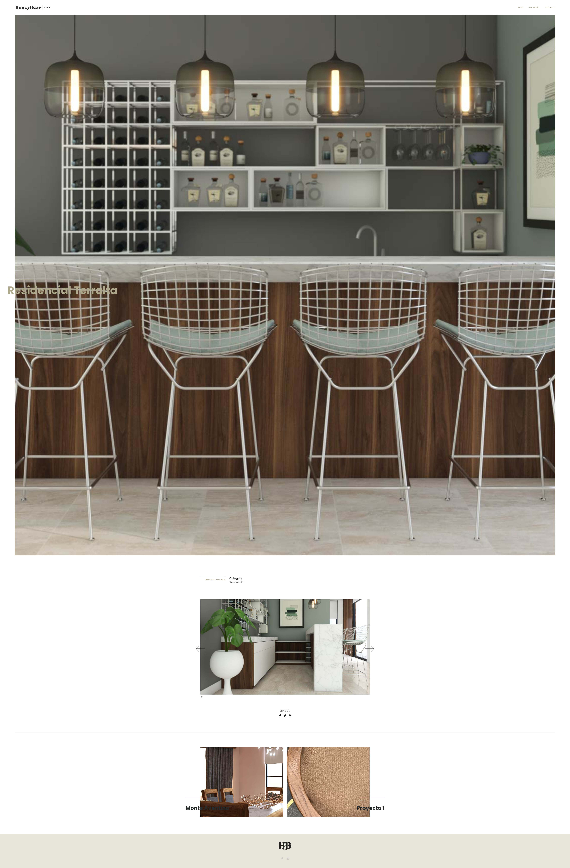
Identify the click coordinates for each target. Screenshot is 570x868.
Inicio (520, 7)
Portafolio (534, 7)
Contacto (550, 7)
